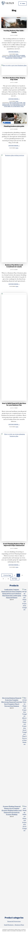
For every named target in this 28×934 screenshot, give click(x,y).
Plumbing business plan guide (14, 126)
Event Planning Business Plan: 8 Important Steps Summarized (14, 544)
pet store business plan (16, 105)
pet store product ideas (17, 106)
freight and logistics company (17, 55)
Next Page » (15, 579)
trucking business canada (13, 56)
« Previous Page (7, 575)
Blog (17, 54)
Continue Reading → (14, 51)
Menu (23, 3)
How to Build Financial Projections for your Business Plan (14, 404)
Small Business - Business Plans (14, 925)
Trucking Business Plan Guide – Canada (14, 31)
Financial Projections (14, 921)
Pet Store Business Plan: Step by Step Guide (14, 78)
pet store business (15, 103)
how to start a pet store (15, 102)
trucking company (17, 58)
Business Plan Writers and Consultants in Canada (14, 266)
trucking (4, 56)
